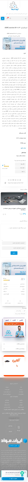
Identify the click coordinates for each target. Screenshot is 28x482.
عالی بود (22, 165)
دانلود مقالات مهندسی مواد (20, 315)
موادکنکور (10, 427)
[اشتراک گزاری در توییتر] (15, 181)
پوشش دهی (18, 312)
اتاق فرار (10, 433)
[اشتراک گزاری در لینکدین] (18, 181)
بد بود (23, 173)
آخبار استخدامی (7, 408)
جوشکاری (7, 401)
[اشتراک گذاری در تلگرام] (8, 181)
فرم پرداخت (7, 391)
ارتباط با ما (21, 393)
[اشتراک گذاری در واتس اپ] (11, 181)
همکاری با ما (21, 395)
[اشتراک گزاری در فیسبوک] (20, 181)
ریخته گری (7, 404)
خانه (21, 388)
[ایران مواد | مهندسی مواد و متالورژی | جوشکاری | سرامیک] (14, 6)
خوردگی (21, 406)
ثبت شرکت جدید (7, 393)
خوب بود (22, 169)
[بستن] (25, 472)
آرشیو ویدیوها (21, 408)
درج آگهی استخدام (7, 395)
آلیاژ (24, 312)
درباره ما (21, 391)
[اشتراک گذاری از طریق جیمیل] (13, 181)
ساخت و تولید (7, 406)
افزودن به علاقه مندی (13, 447)
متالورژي (21, 401)
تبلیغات (7, 388)
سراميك (21, 404)
